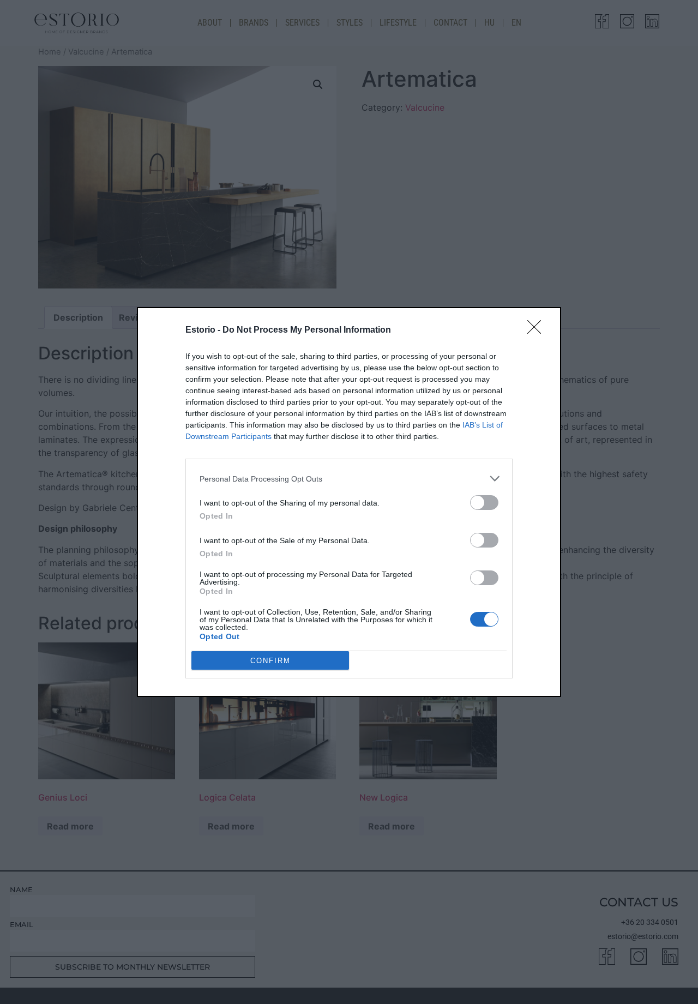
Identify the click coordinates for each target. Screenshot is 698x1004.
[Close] (537, 330)
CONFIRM (270, 661)
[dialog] (349, 502)
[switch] (484, 502)
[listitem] (349, 478)
